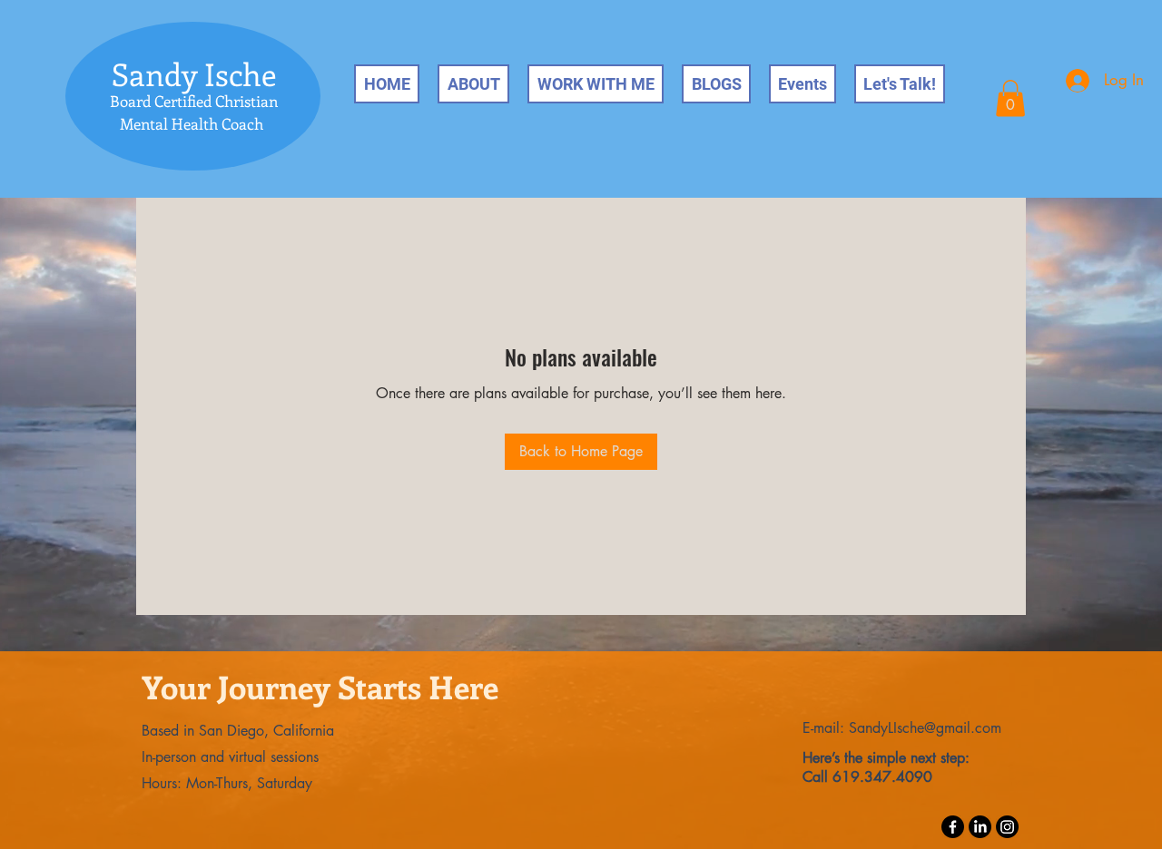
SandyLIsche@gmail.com (925, 727)
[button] (1010, 98)
